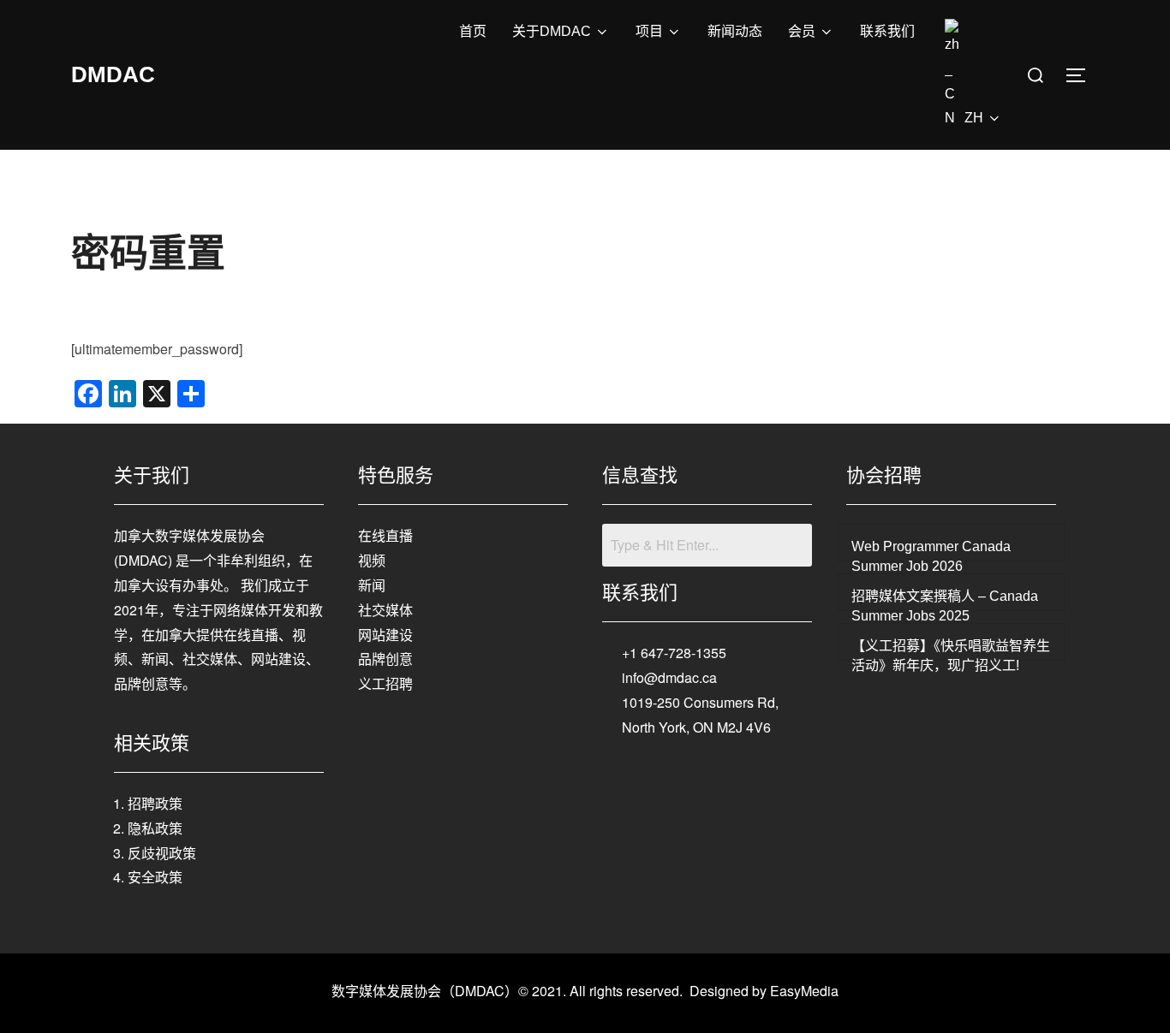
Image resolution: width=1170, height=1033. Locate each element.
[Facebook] (670, 774)
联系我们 (887, 31)
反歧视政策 (162, 853)
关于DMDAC (551, 31)
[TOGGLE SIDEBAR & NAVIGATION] (1082, 75)
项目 (649, 31)
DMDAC (113, 74)
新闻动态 (734, 31)
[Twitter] (707, 774)
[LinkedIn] (745, 774)
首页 (473, 31)
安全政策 (155, 877)
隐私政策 (155, 828)
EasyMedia (804, 990)
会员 (801, 31)
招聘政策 (155, 803)
